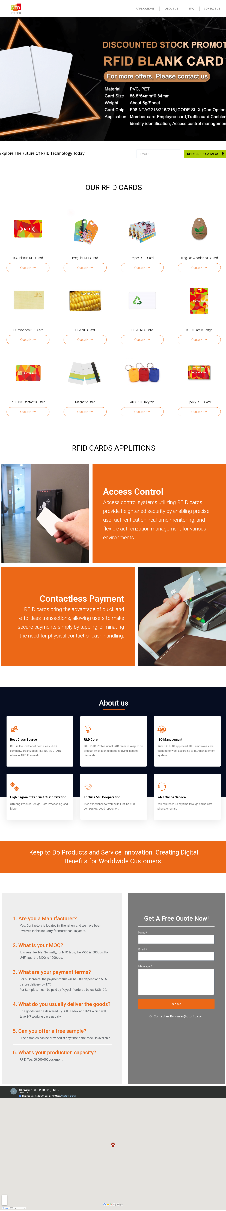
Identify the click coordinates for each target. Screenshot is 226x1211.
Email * (142, 949)
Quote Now (28, 268)
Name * (142, 932)
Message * (145, 966)
